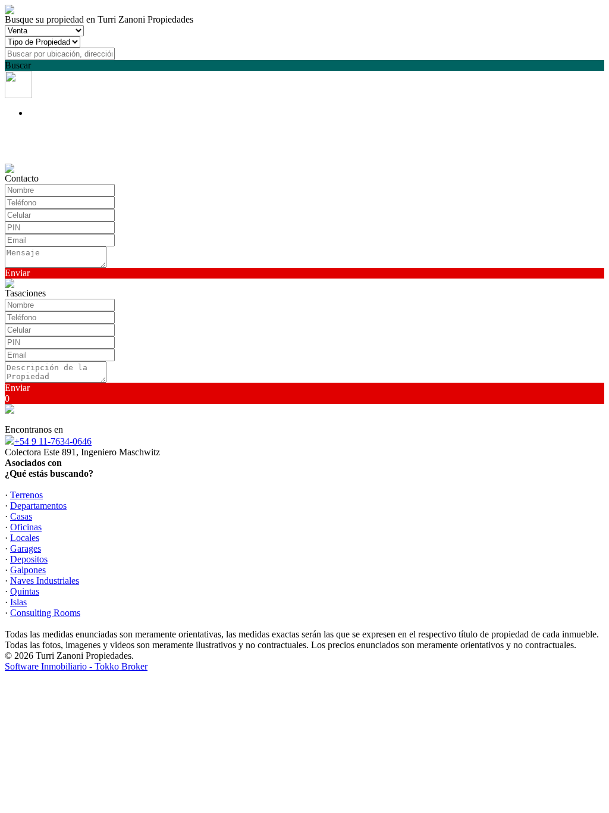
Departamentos (38, 506)
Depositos (29, 559)
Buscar (18, 65)
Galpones (28, 570)
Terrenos (26, 495)
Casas (21, 516)
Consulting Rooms (45, 613)
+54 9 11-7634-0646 (53, 441)
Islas (18, 602)
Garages (25, 548)
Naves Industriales (44, 581)
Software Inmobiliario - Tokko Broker (76, 666)
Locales (24, 538)
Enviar (17, 273)
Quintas (24, 591)
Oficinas (26, 527)
